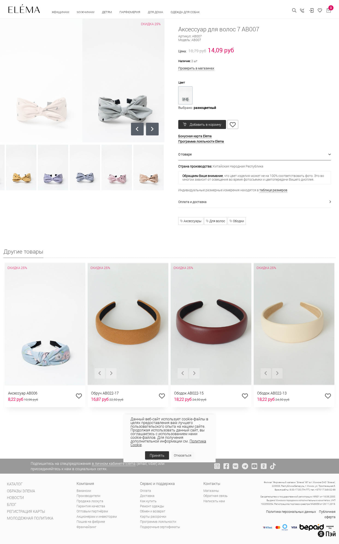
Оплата (145, 490)
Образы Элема (21, 490)
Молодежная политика (30, 518)
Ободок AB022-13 (272, 393)
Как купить (148, 501)
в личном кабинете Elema (114, 463)
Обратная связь (215, 495)
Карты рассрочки (153, 516)
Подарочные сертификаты (160, 527)
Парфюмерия (130, 12)
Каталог (15, 483)
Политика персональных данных (291, 511)
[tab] (254, 154)
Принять (157, 455)
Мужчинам (86, 12)
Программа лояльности (158, 521)
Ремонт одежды (152, 506)
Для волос (217, 221)
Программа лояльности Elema (201, 141)
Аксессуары (192, 221)
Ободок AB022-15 (189, 393)
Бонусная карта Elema (195, 136)
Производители (88, 495)
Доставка (147, 495)
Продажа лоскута (90, 501)
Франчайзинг (86, 527)
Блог (11, 504)
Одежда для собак (185, 12)
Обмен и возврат (152, 511)
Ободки (238, 221)
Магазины (211, 490)
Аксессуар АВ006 (22, 393)
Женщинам (61, 12)
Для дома (156, 12)
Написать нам (214, 501)
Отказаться (182, 455)
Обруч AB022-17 (105, 393)
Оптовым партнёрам (92, 511)
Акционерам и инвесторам (97, 516)
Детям (107, 12)
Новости (15, 497)
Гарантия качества (91, 506)
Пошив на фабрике (91, 521)
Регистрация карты (26, 511)
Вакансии (84, 490)
